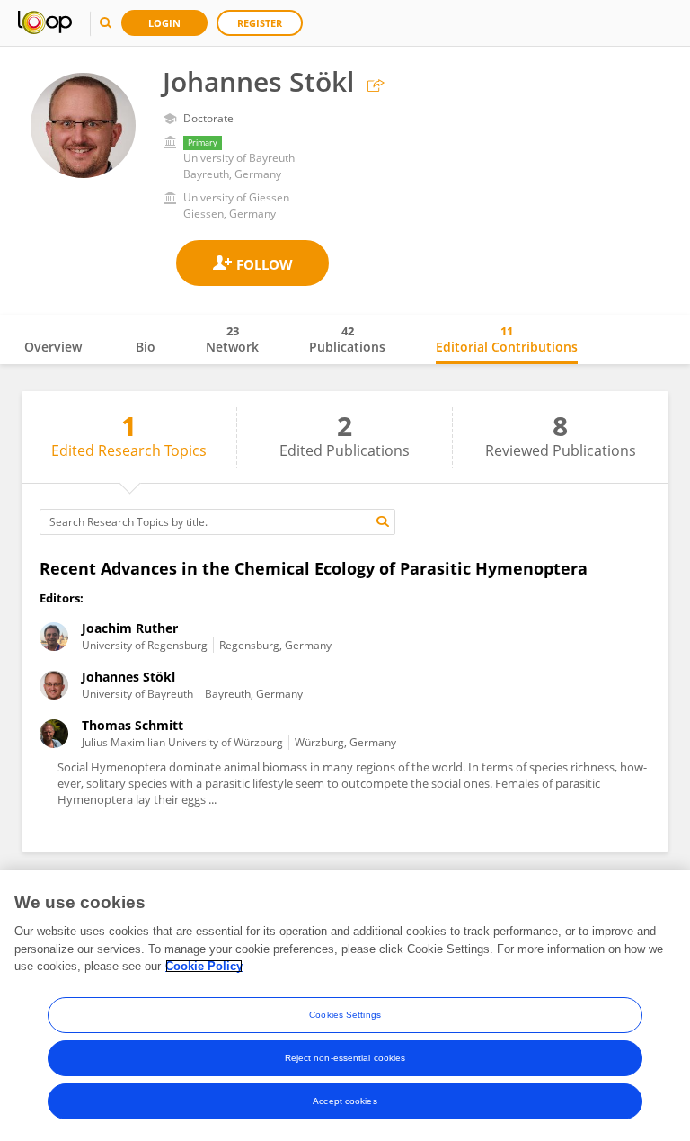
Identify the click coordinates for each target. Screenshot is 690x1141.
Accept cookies (344, 1101)
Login (164, 23)
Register (259, 23)
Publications (347, 339)
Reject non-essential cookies (345, 1058)
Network (232, 339)
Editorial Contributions (507, 339)
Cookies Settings (345, 1015)
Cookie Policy (204, 966)
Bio (145, 346)
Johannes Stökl (128, 676)
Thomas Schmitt (132, 725)
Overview (53, 346)
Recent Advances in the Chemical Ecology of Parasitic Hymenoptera (314, 568)
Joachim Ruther (130, 628)
